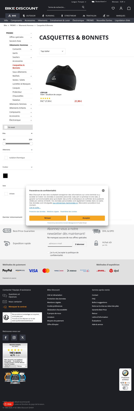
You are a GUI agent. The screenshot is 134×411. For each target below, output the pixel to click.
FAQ (93, 299)
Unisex (12, 193)
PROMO (9, 33)
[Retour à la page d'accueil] (21, 8)
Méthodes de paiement (14, 264)
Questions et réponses (14, 295)
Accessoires (14, 116)
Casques (16, 88)
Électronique (15, 120)
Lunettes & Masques (21, 84)
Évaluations (96, 321)
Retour (94, 313)
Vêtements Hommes (18, 45)
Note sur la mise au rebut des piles (105, 306)
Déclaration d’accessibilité (57, 310)
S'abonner (79, 244)
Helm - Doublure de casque (50, 94)
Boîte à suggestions (99, 302)
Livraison (50, 317)
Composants (14, 112)
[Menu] (129, 370)
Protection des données (56, 299)
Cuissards (17, 49)
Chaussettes (18, 96)
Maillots (16, 76)
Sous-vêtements (20, 72)
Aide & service (97, 324)
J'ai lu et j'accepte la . (64, 254)
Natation (16, 100)
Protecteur (17, 92)
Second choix (15, 41)
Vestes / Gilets (19, 80)
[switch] (125, 388)
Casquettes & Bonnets (19, 66)
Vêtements (6, 150)
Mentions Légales (54, 302)
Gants (15, 53)
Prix (4, 133)
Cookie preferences (54, 306)
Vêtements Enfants (17, 108)
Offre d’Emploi (52, 324)
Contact (95, 295)
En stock (11, 127)
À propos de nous (54, 313)
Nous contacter (15, 302)
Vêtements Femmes (18, 104)
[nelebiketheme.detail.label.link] (61, 78)
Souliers (16, 57)
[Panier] (128, 8)
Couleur (5, 167)
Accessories (18, 61)
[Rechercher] (83, 7)
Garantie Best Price (99, 310)
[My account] (121, 8)
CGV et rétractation (54, 295)
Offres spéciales (16, 37)
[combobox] (63, 7)
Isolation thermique (17, 157)
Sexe (4, 186)
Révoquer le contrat (18, 306)
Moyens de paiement (55, 321)
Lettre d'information (100, 317)
